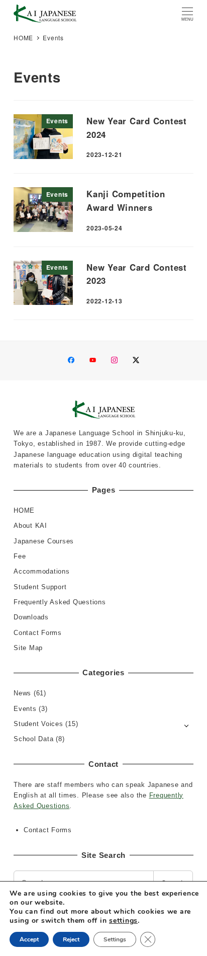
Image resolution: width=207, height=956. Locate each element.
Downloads (31, 617)
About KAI (30, 525)
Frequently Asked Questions (60, 602)
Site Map (28, 648)
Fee (20, 556)
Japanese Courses (44, 541)
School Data (33, 739)
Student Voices (38, 724)
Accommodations (42, 571)
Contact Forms (38, 632)
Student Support (40, 587)
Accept (29, 939)
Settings (115, 939)
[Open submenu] (186, 725)
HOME (24, 510)
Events (25, 708)
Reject (71, 939)
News (22, 693)
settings (123, 920)
